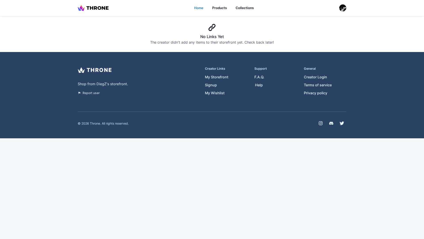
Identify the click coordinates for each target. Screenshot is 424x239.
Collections (245, 8)
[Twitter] (341, 123)
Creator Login (315, 77)
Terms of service (318, 85)
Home (198, 8)
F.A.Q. (259, 77)
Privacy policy (315, 93)
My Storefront (216, 77)
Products (219, 8)
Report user (91, 93)
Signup (211, 85)
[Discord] (331, 123)
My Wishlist (215, 93)
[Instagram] (320, 123)
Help (259, 85)
